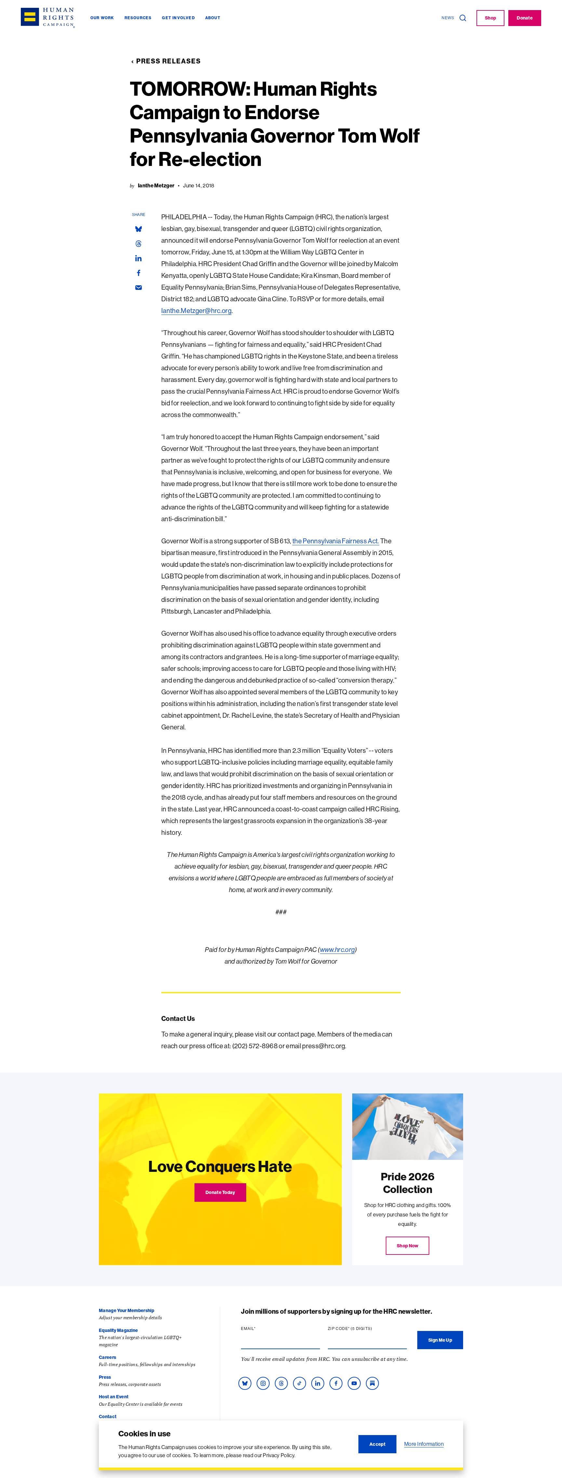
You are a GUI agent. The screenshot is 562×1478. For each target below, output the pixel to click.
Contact (107, 1416)
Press (105, 1377)
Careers (107, 1357)
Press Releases (168, 61)
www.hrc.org (337, 949)
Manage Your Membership (126, 1310)
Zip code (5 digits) (362, 1328)
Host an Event (113, 1397)
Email (261, 1328)
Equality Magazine (118, 1330)
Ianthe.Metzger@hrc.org (196, 310)
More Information (424, 1444)
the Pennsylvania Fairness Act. (335, 541)
